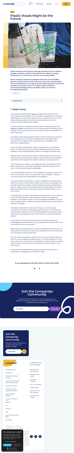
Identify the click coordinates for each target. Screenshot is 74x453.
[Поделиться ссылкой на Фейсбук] (39, 268)
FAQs (6, 412)
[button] (3, 441)
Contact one (26, 251)
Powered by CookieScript (12, 450)
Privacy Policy (9, 426)
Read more (16, 438)
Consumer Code (20, 428)
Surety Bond (8, 372)
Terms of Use (17, 426)
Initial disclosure (9, 428)
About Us (7, 402)
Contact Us (8, 408)
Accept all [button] (7, 445)
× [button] (21, 431)
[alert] (12, 440)
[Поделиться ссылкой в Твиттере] (34, 268)
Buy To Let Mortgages (35, 384)
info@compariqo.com (35, 362)
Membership (8, 420)
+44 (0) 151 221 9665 (35, 365)
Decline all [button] (17, 445)
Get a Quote (66, 4)
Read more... (18, 101)
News (56, 4)
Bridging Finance (34, 387)
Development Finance (11, 385)
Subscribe (55, 309)
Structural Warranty (10, 369)
